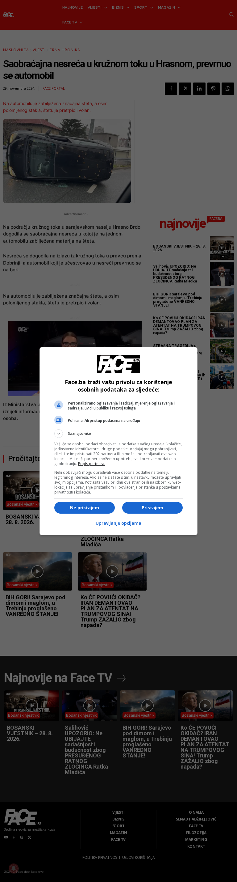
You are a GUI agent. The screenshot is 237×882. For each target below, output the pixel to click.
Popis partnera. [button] (91, 463)
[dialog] (119, 441)
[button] (118, 433)
